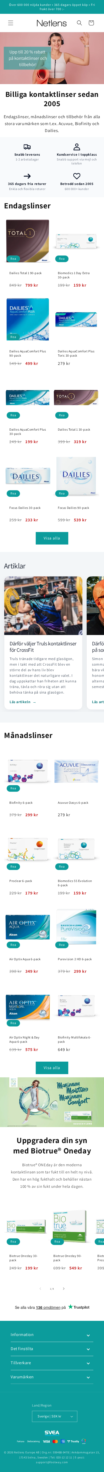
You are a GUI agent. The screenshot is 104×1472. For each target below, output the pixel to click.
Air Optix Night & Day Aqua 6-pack (24, 1039)
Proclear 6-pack (20, 881)
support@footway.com (52, 1462)
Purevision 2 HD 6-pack (75, 959)
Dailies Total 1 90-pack (25, 273)
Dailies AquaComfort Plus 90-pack (27, 353)
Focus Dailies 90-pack (73, 508)
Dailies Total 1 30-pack (74, 429)
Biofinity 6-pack (21, 803)
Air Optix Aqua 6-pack (25, 959)
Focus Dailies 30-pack (25, 508)
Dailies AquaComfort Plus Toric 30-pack (76, 353)
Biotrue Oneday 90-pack (67, 1258)
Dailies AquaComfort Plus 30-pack (27, 431)
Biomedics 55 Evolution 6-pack (75, 883)
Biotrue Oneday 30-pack (23, 1258)
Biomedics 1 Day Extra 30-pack (74, 275)
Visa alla (52, 538)
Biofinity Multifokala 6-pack (74, 1039)
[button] (11, 23)
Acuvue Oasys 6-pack (73, 803)
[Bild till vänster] (40, 1288)
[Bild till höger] (64, 1288)
